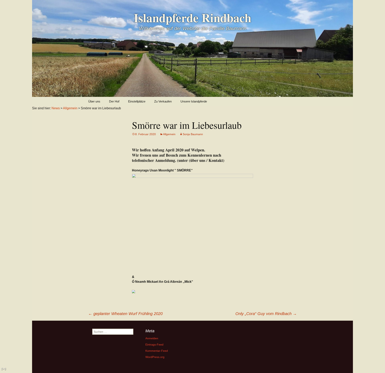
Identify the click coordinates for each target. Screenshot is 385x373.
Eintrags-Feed (154, 344)
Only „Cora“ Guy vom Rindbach (266, 313)
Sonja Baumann (193, 134)
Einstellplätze (136, 101)
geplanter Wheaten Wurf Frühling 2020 (125, 313)
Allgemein (169, 134)
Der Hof (114, 101)
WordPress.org (154, 357)
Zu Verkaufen (163, 101)
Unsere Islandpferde (193, 101)
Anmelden (151, 338)
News (56, 108)
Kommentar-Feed (156, 350)
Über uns (94, 101)
